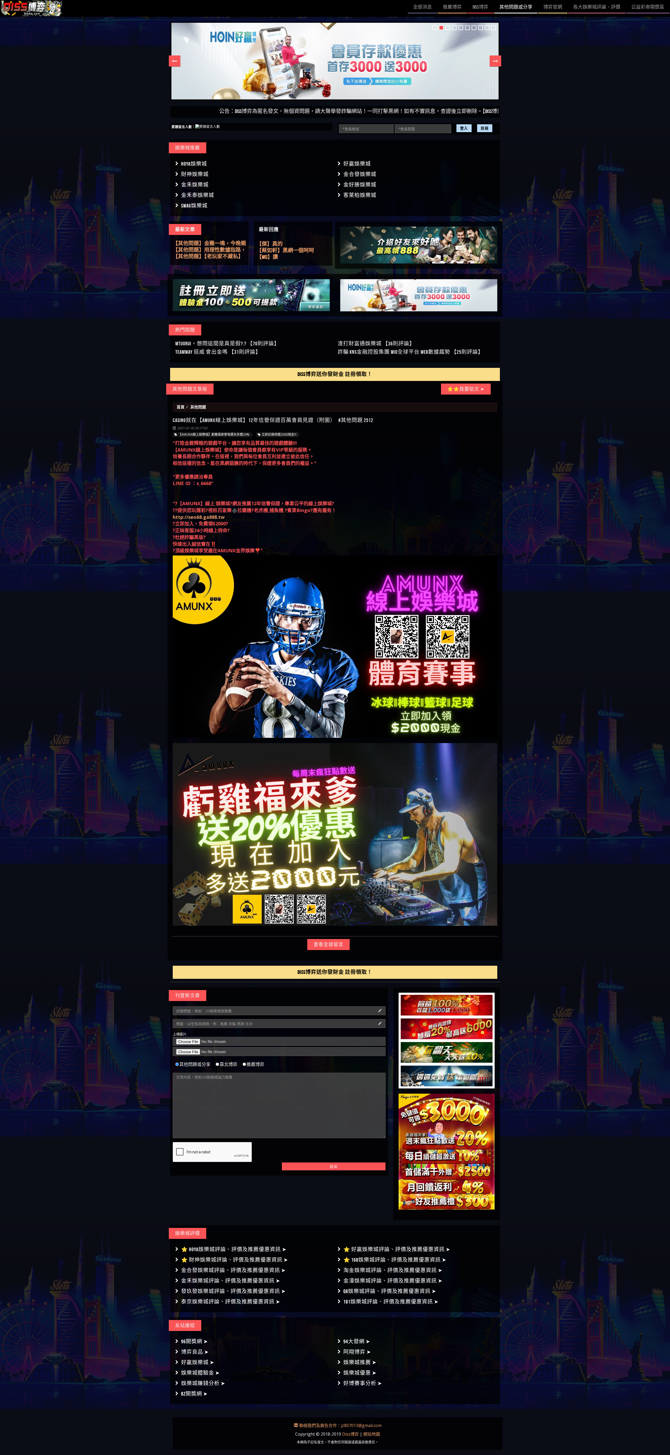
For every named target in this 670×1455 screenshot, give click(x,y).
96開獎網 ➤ (194, 1341)
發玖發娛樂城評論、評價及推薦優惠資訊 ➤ (233, 1291)
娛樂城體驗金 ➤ (200, 1373)
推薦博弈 (255, 1064)
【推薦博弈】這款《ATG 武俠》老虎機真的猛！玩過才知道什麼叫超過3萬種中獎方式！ (209, 250)
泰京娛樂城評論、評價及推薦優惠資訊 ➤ (230, 1302)
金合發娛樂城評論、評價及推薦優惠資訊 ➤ (233, 1270)
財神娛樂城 (195, 174)
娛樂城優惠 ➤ (360, 1373)
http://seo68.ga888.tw (199, 517)
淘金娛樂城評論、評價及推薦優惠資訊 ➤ (393, 1270)
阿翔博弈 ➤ (357, 1352)
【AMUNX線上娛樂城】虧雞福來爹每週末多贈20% (213, 434)
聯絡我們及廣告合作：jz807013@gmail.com (340, 1425)
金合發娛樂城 (359, 174)
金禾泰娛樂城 (197, 195)
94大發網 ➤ (356, 1341)
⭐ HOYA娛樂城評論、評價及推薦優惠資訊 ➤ (234, 1249)
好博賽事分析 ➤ (362, 1383)
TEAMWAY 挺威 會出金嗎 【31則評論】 (218, 352)
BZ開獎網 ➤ (194, 1394)
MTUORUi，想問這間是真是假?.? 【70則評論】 (227, 343)
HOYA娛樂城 (194, 164)
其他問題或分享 (194, 1064)
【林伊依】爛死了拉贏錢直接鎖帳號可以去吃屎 (293, 244)
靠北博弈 (228, 1064)
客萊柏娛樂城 (359, 195)
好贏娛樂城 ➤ (197, 1362)
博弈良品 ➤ (195, 1352)
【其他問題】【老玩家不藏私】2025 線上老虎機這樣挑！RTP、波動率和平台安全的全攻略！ (209, 243)
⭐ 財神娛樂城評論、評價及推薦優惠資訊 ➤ (234, 1260)
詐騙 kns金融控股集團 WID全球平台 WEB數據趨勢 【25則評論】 (410, 352)
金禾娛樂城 (195, 185)
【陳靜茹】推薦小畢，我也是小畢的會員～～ (293, 251)
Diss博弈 (350, 1434)
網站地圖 (371, 1434)
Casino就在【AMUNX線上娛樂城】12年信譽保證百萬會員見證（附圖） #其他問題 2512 (273, 420)
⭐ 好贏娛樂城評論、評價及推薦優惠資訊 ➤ (396, 1249)
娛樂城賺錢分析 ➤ (203, 1383)
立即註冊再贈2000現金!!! (279, 434)
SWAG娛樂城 (194, 206)
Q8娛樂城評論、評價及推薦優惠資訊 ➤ (389, 1291)
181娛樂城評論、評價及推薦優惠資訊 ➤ (391, 1302)
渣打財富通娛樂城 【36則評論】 (376, 343)
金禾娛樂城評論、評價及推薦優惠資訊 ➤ (230, 1281)
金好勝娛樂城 (359, 185)
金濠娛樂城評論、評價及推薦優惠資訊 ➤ (393, 1281)
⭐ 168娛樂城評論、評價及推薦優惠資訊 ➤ (394, 1260)
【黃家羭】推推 (274, 257)
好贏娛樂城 (357, 164)
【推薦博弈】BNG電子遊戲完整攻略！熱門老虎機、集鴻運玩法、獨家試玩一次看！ (207, 257)
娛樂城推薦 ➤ (360, 1362)
